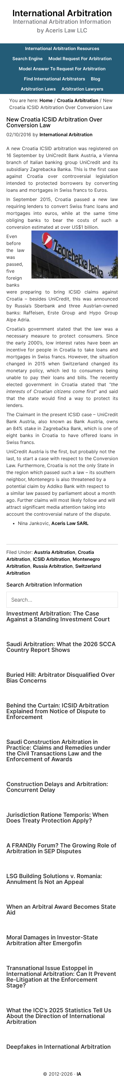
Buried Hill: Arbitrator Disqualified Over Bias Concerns (60, 677)
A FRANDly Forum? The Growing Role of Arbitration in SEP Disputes (61, 848)
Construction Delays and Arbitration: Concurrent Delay (57, 787)
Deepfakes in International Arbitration (58, 1046)
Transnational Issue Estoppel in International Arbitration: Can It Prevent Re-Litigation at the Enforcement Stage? (61, 977)
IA (79, 1074)
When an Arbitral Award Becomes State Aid (61, 909)
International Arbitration (62, 13)
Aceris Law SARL (70, 523)
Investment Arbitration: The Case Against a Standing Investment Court (58, 616)
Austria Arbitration (54, 552)
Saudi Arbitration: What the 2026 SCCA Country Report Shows (61, 647)
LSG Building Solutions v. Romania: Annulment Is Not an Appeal (54, 879)
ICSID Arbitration (51, 559)
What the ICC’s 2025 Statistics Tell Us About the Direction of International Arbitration (58, 1016)
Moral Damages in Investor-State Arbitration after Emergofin (52, 940)
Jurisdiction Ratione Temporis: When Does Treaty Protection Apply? (57, 817)
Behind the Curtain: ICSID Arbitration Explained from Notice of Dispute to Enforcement (57, 711)
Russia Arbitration (53, 566)
